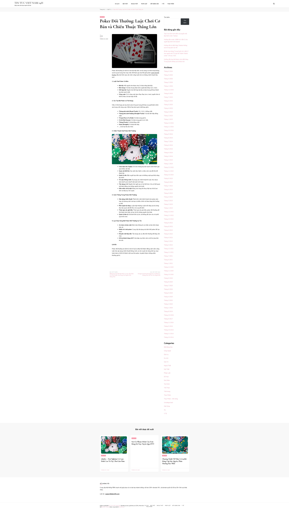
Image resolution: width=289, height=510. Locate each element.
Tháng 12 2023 (169, 167)
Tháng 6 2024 (168, 145)
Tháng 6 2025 (168, 101)
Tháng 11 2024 (169, 127)
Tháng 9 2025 (168, 93)
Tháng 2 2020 (168, 304)
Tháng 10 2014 (169, 337)
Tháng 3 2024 (168, 156)
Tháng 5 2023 (168, 193)
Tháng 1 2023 (168, 208)
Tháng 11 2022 (169, 215)
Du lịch (117, 4)
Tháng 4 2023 (168, 197)
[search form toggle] (274, 3)
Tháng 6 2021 (168, 260)
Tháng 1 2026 (168, 86)
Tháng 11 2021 (169, 252)
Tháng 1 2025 (168, 119)
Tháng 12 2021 (169, 249)
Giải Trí (102, 16)
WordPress (121, 507)
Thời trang (167, 391)
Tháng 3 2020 (168, 300)
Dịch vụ (166, 354)
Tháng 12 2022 (169, 212)
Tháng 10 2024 (169, 130)
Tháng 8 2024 (168, 138)
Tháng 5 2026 (168, 75)
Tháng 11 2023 (169, 171)
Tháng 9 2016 (168, 326)
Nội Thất (125, 4)
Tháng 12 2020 (169, 267)
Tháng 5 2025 (168, 104)
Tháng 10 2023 (169, 175)
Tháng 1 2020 (168, 308)
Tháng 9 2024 (168, 134)
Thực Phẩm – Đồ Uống (171, 399)
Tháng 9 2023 (168, 178)
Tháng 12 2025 (169, 90)
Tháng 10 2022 (169, 219)
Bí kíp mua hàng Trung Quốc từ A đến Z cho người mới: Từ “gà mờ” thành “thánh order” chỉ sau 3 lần (176, 53)
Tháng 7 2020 (168, 285)
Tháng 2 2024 (168, 160)
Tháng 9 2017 (168, 319)
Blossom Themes (105, 507)
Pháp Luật (144, 4)
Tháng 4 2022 (168, 237)
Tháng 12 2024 (169, 123)
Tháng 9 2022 (168, 223)
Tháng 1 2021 (168, 263)
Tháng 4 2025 (168, 108)
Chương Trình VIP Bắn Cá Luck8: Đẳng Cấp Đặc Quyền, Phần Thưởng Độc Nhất (174, 461)
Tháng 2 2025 (168, 116)
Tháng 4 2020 (168, 297)
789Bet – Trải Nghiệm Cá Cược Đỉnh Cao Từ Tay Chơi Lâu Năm (112, 460)
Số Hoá (166, 377)
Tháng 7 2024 (168, 141)
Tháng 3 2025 (168, 112)
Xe (165, 410)
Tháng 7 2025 (168, 97)
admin (101, 36)
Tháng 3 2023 (168, 201)
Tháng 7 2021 (168, 256)
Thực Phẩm (170, 4)
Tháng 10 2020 (169, 274)
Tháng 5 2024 (168, 149)
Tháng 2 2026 (168, 82)
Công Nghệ (167, 351)
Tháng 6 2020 (168, 289)
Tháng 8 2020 (168, 282)
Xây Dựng (167, 406)
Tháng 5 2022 (168, 234)
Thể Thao (167, 388)
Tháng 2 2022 (168, 245)
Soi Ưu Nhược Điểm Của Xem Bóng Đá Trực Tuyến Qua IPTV (143, 443)
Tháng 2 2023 (168, 204)
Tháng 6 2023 (168, 189)
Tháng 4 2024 (168, 152)
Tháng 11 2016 (169, 322)
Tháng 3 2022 (168, 241)
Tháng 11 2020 (169, 271)
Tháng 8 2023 (168, 182)
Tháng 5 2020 (168, 293)
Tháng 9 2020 (168, 278)
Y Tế (163, 4)
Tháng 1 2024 (168, 164)
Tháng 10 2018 (169, 315)
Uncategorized (168, 402)
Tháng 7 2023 (168, 186)
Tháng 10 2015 (169, 330)
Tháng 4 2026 (168, 79)
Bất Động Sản (155, 4)
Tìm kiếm (167, 17)
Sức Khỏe (167, 380)
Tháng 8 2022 (168, 226)
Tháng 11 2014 (169, 333)
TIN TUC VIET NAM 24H (28, 2)
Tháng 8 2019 (168, 311)
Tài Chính (167, 384)
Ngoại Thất (134, 4)
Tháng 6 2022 (168, 230)
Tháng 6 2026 (168, 71)
